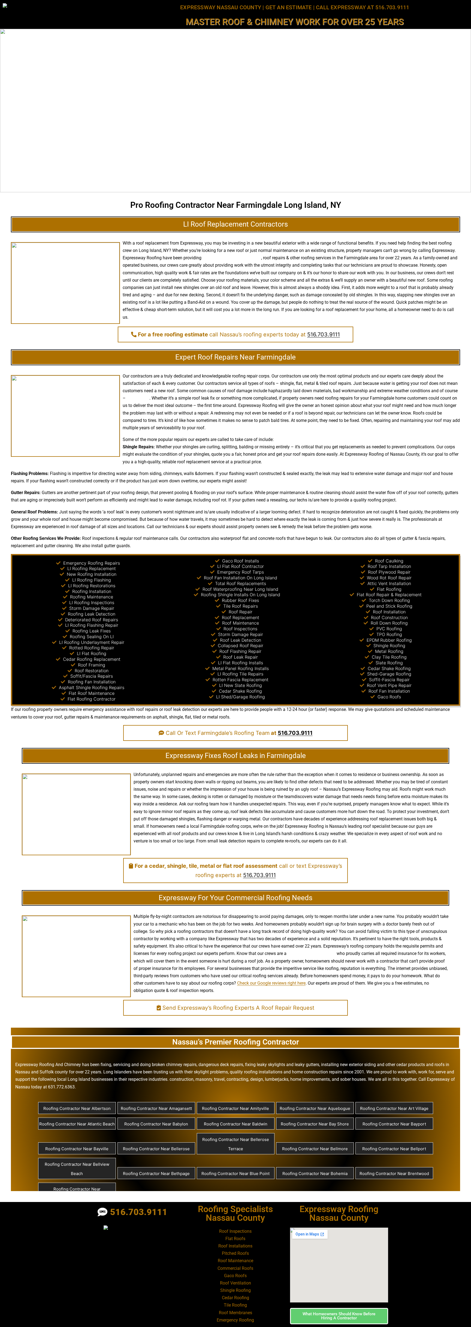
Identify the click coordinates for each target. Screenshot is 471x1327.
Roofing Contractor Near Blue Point (235, 1173)
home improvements (310, 1079)
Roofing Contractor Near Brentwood (394, 1173)
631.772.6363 (61, 1086)
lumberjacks (276, 1079)
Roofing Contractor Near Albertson (77, 1108)
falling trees (138, 398)
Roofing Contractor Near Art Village (394, 1108)
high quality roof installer (312, 953)
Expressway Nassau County (220, 7)
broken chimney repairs (174, 1064)
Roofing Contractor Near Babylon (156, 1124)
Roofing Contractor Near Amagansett (156, 1108)
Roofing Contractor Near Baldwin (235, 1124)
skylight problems (211, 1072)
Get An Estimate (288, 7)
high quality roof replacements (232, 257)
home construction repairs (317, 1072)
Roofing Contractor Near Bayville (76, 1148)
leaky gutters (307, 1064)
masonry (203, 1079)
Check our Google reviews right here (271, 983)
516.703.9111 (323, 334)
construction (182, 1079)
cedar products (410, 1064)
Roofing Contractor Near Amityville (235, 1108)
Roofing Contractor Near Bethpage (156, 1173)
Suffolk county (54, 1072)
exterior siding (362, 1064)
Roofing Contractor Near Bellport (394, 1148)
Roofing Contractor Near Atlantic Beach (77, 1124)
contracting (237, 1079)
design (142, 492)
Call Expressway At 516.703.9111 (362, 7)
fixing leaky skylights (265, 1064)
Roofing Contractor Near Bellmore (315, 1148)
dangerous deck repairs (220, 1064)
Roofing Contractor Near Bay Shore (315, 1124)
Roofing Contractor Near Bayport (394, 1124)
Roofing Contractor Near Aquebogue (315, 1108)
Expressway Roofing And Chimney (48, 1064)
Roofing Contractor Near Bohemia (315, 1173)
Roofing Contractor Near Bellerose (156, 1148)
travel (219, 1079)
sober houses (353, 1079)
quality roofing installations (256, 1072)
